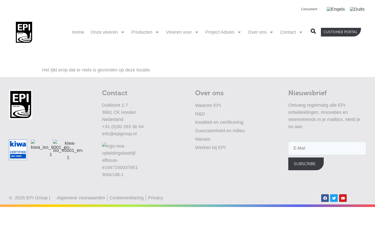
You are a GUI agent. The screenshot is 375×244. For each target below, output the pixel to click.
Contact (288, 32)
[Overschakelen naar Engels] (335, 9)
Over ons (257, 32)
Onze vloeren (104, 32)
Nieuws (202, 139)
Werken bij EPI (210, 147)
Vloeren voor (179, 32)
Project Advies (219, 32)
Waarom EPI (208, 105)
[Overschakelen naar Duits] (357, 9)
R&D (200, 113)
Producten (141, 32)
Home (78, 32)
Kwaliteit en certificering (219, 122)
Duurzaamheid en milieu (220, 130)
